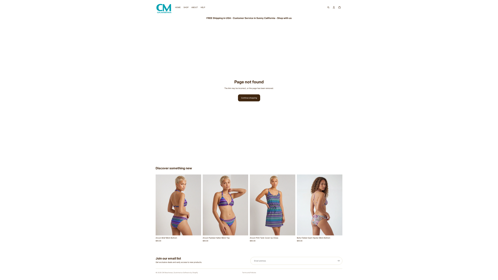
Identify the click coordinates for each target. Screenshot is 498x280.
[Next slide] (197, 205)
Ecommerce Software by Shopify (186, 273)
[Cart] (339, 7)
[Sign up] (338, 261)
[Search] (328, 7)
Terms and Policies (249, 273)
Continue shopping (249, 98)
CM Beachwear (167, 273)
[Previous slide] (159, 205)
